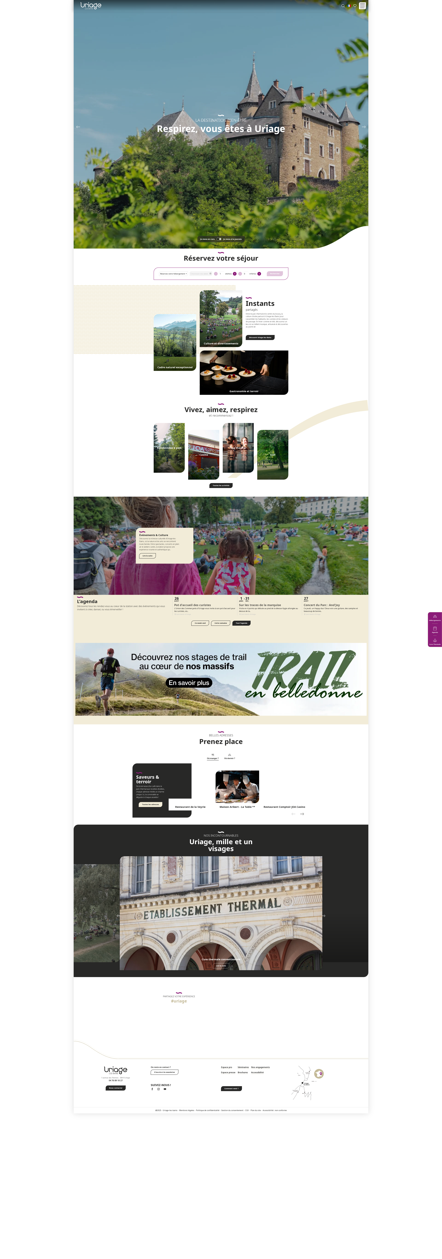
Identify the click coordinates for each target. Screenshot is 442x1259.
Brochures (243, 1072)
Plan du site (256, 1110)
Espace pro (226, 1067)
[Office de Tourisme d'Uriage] (91, 5)
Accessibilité (257, 1072)
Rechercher (275, 273)
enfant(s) (252, 274)
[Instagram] (158, 1089)
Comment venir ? (231, 1088)
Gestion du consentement (232, 1110)
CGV (247, 1110)
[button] (343, 6)
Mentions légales (186, 1110)
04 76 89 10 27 (116, 1080)
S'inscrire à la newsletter (164, 1072)
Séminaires (243, 1067)
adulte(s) (228, 274)
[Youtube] (164, 1089)
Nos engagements (260, 1067)
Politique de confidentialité (207, 1110)
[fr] (349, 5)
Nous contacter (115, 1088)
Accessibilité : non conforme (275, 1110)
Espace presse (228, 1072)
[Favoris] (355, 5)
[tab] (212, 756)
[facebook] (152, 1089)
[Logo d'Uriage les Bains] (115, 1070)
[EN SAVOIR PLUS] (221, 679)
